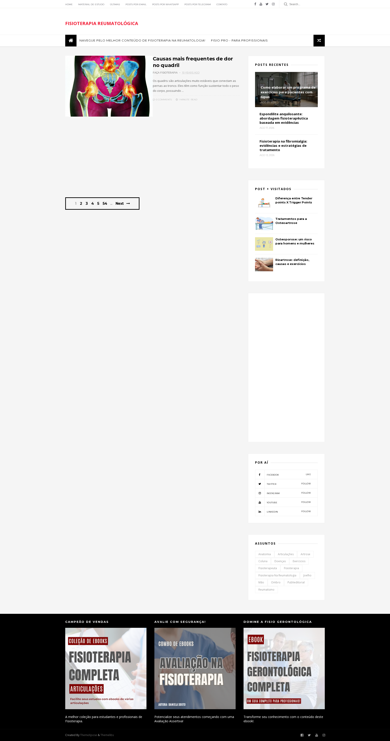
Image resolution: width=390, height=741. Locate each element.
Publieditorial (296, 582)
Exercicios (299, 561)
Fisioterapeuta (267, 568)
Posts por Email (135, 4)
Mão (261, 582)
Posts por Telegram (197, 4)
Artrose (305, 554)
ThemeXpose (88, 735)
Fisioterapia (291, 568)
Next (119, 203)
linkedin (289, 511)
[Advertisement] (152, 159)
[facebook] (255, 4)
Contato (221, 4)
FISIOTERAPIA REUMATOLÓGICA (101, 23)
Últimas (115, 4)
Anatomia (264, 554)
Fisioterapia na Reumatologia (277, 575)
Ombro (276, 582)
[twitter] (267, 4)
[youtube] (261, 4)
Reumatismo (266, 589)
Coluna (262, 561)
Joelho (307, 575)
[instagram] (273, 4)
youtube (289, 502)
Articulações (286, 554)
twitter (289, 483)
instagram (289, 493)
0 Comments (163, 99)
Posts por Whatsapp (165, 4)
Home (69, 4)
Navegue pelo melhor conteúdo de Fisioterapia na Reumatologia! (142, 40)
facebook (289, 474)
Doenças (280, 561)
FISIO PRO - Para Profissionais (239, 40)
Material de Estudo (91, 4)
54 (105, 203)
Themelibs (107, 735)
